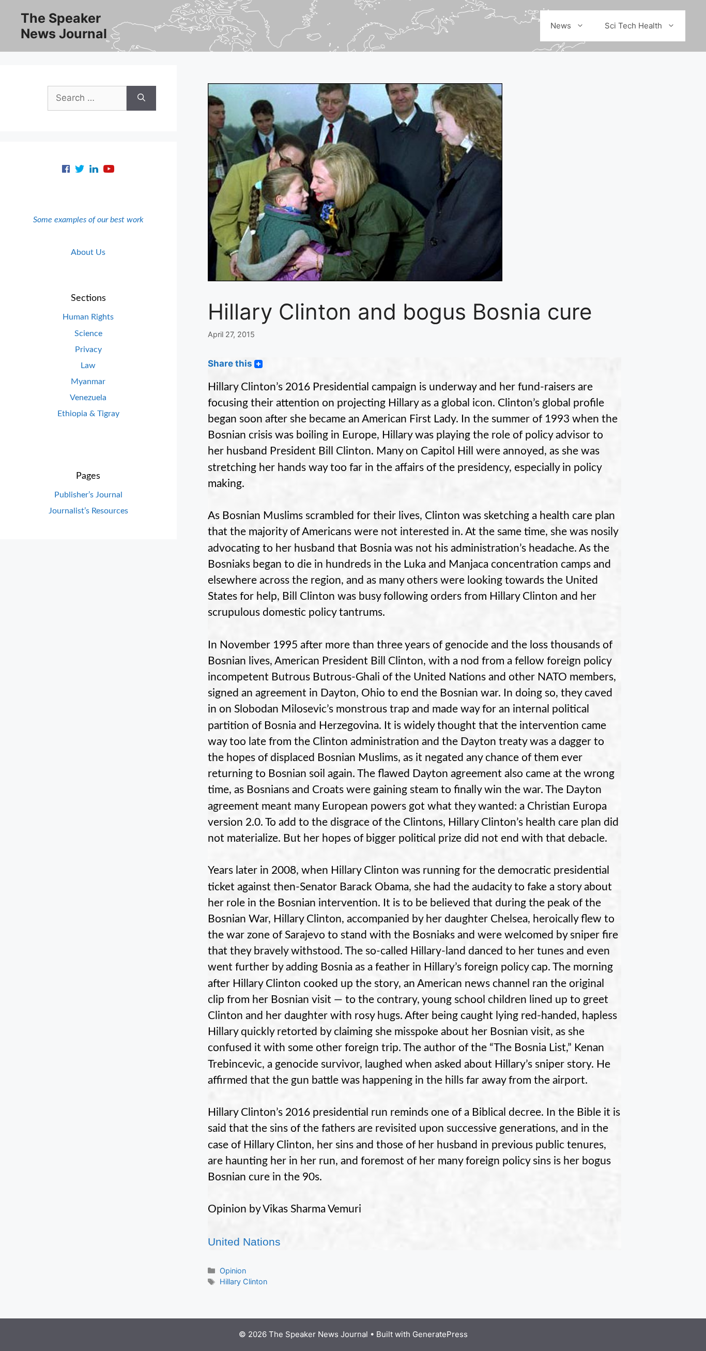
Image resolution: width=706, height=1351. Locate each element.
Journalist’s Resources (88, 511)
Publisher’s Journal (88, 495)
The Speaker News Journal (64, 25)
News (560, 26)
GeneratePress (440, 1334)
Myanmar (88, 381)
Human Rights (88, 317)
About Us (88, 252)
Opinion (233, 1270)
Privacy (88, 349)
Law (88, 365)
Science (88, 333)
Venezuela (88, 397)
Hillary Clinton (243, 1281)
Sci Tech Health (633, 26)
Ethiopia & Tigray (88, 413)
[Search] (141, 98)
